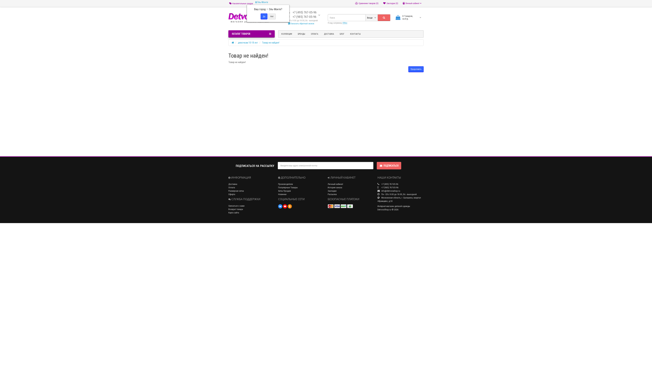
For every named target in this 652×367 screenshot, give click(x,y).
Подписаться (391, 165)
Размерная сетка (236, 190)
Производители (285, 184)
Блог (342, 34)
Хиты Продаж (284, 190)
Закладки (332, 190)
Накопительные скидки (242, 3)
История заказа (335, 187)
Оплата (314, 34)
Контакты (355, 34)
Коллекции (286, 34)
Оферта (231, 194)
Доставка (329, 34)
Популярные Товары (288, 187)
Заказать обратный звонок (302, 23)
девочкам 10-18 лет (248, 42)
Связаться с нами (236, 205)
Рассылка (332, 194)
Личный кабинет (335, 184)
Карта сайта (233, 212)
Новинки (282, 194)
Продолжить (416, 69)
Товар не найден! (270, 42)
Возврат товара (235, 209)
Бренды (301, 34)
